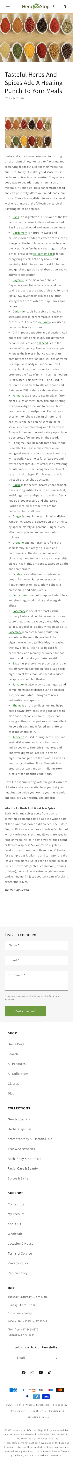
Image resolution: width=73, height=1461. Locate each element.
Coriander (19, 311)
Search (13, 1054)
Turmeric (18, 737)
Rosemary (19, 611)
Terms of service (37, 1410)
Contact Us (16, 1204)
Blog (11, 1093)
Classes (13, 1083)
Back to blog (39, 913)
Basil (16, 217)
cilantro (45, 322)
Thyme (17, 705)
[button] (8, 6)
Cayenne (18, 280)
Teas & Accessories (21, 1149)
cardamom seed (43, 253)
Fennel (17, 395)
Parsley (17, 574)
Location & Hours (20, 1243)
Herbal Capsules (20, 1129)
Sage (16, 663)
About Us (14, 1224)
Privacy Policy (18, 1263)
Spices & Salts (18, 1178)
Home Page (16, 1044)
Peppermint (20, 595)
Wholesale (15, 1234)
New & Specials (19, 1119)
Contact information (38, 1416)
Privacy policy (18, 1410)
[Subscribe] (56, 1357)
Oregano (18, 542)
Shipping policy (57, 1410)
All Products (17, 1064)
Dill (15, 332)
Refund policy (60, 1404)
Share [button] (12, 109)
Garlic (17, 485)
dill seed (42, 343)
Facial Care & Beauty (23, 1168)
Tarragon (19, 684)
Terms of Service (20, 1253)
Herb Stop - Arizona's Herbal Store (31, 1404)
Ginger (17, 516)
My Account (16, 1214)
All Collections (18, 1073)
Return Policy (18, 1273)
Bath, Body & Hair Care (24, 1159)
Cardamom (20, 232)
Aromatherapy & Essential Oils (30, 1139)
